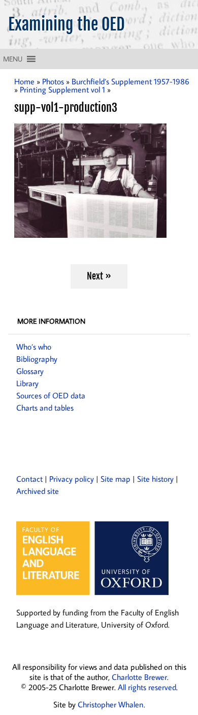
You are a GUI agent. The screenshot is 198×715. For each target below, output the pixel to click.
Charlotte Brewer (139, 677)
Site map (115, 479)
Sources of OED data (50, 395)
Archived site (37, 491)
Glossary (30, 371)
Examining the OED (66, 24)
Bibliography (36, 359)
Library (27, 383)
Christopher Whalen (111, 704)
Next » (99, 276)
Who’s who (33, 346)
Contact (29, 479)
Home (24, 81)
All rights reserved (147, 687)
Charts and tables (45, 407)
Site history (155, 479)
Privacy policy (71, 479)
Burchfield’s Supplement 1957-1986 (130, 81)
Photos (53, 81)
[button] (12, 59)
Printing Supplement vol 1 (62, 89)
